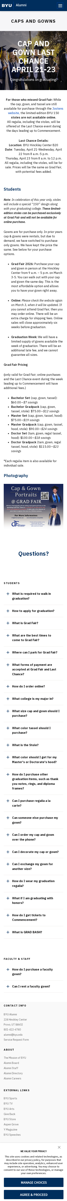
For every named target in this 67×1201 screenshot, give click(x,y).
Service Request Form (16, 1039)
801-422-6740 (12, 1029)
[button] (59, 1147)
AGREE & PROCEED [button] (33, 1195)
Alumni (21, 5)
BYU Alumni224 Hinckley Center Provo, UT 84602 (15, 1019)
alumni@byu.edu (13, 1034)
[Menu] (60, 5)
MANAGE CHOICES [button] (34, 1182)
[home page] (7, 5)
